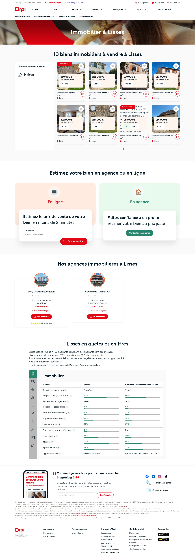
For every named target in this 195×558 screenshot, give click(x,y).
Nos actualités (49, 536)
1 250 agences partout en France (28, 3)
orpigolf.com (77, 533)
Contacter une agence (139, 233)
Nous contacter (42, 317)
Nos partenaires (79, 529)
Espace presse (106, 540)
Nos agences (106, 533)
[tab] (33, 374)
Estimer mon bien (75, 241)
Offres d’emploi (107, 546)
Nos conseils (48, 533)
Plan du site (134, 533)
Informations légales (137, 536)
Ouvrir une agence (108, 543)
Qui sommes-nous (108, 536)
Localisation (29, 230)
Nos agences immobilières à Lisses (97, 264)
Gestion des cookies (137, 549)
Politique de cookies (137, 546)
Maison (28, 74)
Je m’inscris (105, 495)
